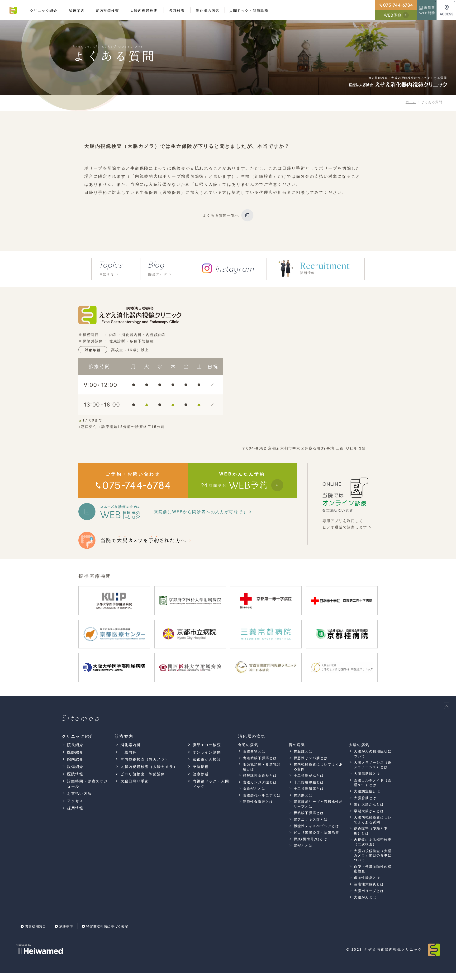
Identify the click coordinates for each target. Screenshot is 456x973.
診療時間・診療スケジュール (87, 783)
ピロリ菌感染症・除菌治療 (316, 832)
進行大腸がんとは (369, 804)
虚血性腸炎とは (367, 877)
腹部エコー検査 (207, 744)
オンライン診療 (207, 751)
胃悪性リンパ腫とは (311, 758)
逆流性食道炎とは (258, 801)
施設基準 (66, 926)
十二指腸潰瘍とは (309, 788)
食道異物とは (254, 751)
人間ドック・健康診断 (248, 10)
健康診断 (201, 773)
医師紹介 (75, 751)
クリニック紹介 (43, 10)
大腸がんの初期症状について (373, 753)
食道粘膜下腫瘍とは (260, 758)
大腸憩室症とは (367, 791)
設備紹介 (75, 766)
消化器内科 (130, 744)
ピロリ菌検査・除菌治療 (142, 773)
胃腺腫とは (303, 751)
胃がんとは (303, 845)
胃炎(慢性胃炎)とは (310, 839)
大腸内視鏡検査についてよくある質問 (373, 819)
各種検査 (177, 10)
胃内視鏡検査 (107, 10)
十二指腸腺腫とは (309, 782)
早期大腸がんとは (369, 811)
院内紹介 (75, 759)
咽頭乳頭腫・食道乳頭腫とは (262, 766)
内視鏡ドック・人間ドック (211, 783)
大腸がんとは (365, 897)
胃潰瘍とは (303, 795)
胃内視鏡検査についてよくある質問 (318, 766)
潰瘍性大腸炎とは (369, 884)
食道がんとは (254, 788)
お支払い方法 (79, 793)
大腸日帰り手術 (134, 780)
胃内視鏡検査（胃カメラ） (144, 759)
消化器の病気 (207, 10)
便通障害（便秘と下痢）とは (371, 830)
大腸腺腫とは (365, 798)
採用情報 (75, 807)
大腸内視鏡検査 (144, 10)
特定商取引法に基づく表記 (107, 926)
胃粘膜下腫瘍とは (309, 812)
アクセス (75, 800)
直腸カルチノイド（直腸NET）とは (373, 782)
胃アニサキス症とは (311, 819)
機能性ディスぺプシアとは (316, 826)
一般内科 (128, 751)
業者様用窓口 (35, 926)
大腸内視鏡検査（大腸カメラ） (148, 766)
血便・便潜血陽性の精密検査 (373, 868)
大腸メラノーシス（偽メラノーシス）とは (373, 764)
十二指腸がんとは (309, 775)
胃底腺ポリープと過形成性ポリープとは (318, 803)
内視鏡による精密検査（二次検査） (373, 841)
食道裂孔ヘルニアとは (262, 795)
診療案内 (77, 10)
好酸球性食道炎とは (260, 775)
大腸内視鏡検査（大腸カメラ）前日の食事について (373, 855)
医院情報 (75, 773)
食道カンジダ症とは (260, 782)
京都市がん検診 (207, 759)
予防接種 (201, 766)
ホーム (411, 102)
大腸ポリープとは (369, 890)
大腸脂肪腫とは (367, 773)
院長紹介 (75, 744)
